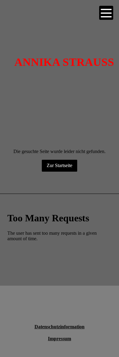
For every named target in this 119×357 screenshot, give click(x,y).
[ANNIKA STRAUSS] (64, 33)
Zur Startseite (59, 165)
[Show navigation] (106, 13)
